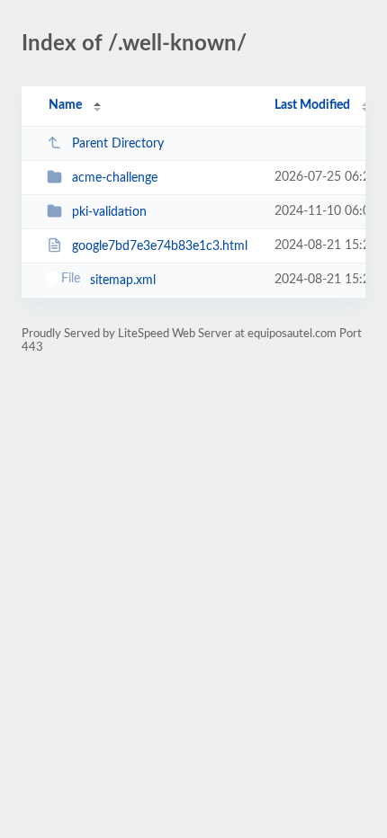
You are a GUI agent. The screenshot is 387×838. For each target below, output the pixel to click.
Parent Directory (118, 144)
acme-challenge (115, 178)
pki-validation (109, 212)
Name (65, 105)
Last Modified (312, 105)
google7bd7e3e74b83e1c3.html (160, 246)
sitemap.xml (123, 280)
